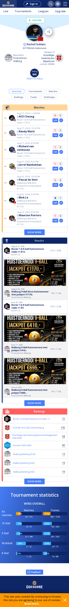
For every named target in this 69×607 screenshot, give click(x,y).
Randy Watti (27, 131)
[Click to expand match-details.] (61, 120)
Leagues (43, 11)
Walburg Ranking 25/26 (24, 454)
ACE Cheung (26, 116)
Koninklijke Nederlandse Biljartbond (47, 58)
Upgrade (60, 11)
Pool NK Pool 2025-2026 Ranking (28, 427)
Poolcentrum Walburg (20, 59)
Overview (17, 91)
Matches (53, 91)
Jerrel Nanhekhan (30, 165)
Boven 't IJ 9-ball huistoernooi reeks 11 (31, 418)
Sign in (34, 4)
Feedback (36, 572)
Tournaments (23, 11)
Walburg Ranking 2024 (23, 463)
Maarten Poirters (30, 215)
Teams (33, 97)
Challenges (49, 97)
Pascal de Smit (28, 179)
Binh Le (23, 197)
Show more (34, 232)
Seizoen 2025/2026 (22, 445)
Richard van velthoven (25, 148)
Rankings (18, 97)
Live (5, 11)
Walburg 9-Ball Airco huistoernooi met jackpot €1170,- (29, 293)
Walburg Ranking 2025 (23, 471)
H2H (55, 120)
